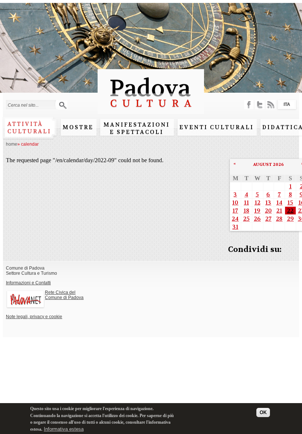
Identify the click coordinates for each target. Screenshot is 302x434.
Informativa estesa (64, 429)
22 (290, 210)
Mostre (78, 127)
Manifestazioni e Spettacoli (136, 128)
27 (268, 219)
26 (257, 219)
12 (257, 202)
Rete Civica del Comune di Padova (64, 295)
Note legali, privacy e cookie (34, 316)
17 (235, 210)
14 (279, 202)
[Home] (151, 110)
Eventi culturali (216, 127)
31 (235, 227)
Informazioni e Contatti (28, 282)
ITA (287, 104)
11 (246, 202)
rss (270, 104)
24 (235, 219)
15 (290, 202)
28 (279, 219)
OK (263, 412)
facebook (248, 104)
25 (246, 219)
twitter (259, 104)
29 (290, 219)
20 (268, 210)
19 (257, 210)
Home (11, 144)
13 (268, 202)
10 (235, 202)
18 (246, 210)
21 (279, 210)
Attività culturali (29, 127)
